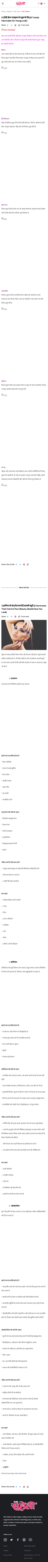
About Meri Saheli (29, 1546)
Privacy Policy (7, 1555)
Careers (5, 1550)
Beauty (9, 11)
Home (5, 1546)
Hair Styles (26, 11)
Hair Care (17, 11)
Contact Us (27, 1550)
